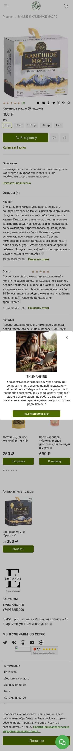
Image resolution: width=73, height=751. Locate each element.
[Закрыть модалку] (66, 337)
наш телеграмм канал (36, 413)
